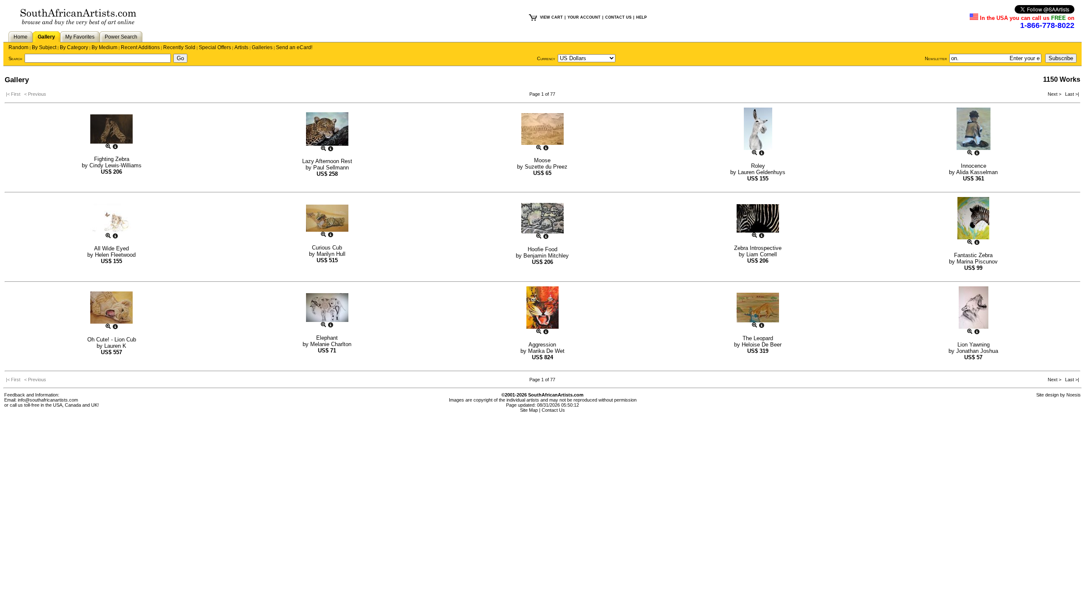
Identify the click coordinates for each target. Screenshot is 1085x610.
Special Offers (215, 47)
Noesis (1073, 394)
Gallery (46, 37)
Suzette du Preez (546, 167)
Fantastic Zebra (973, 255)
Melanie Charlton (330, 344)
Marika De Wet (546, 351)
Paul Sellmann (331, 167)
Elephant (327, 338)
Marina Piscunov (977, 261)
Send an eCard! (294, 47)
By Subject (44, 47)
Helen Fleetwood (115, 255)
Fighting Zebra (111, 159)
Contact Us (553, 410)
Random (18, 47)
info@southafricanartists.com (48, 399)
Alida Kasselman (977, 172)
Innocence (973, 166)
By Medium (104, 47)
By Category (74, 47)
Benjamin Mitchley (546, 255)
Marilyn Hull (331, 254)
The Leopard (758, 338)
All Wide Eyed (111, 248)
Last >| (1071, 94)
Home (21, 37)
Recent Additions (140, 47)
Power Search (121, 37)
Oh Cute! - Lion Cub (111, 339)
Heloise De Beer (762, 344)
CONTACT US (618, 17)
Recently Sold (179, 47)
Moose (542, 160)
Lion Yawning (973, 344)
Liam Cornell (761, 254)
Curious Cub (327, 247)
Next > (1055, 94)
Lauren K (115, 346)
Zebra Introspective (758, 248)
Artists (241, 47)
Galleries (262, 47)
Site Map (529, 410)
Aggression (542, 344)
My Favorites (80, 37)
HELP (641, 17)
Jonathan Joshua (977, 351)
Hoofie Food (542, 249)
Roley (758, 166)
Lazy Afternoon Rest (327, 161)
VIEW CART (551, 17)
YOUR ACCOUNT (584, 17)
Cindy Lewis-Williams (115, 165)
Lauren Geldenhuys (761, 172)
